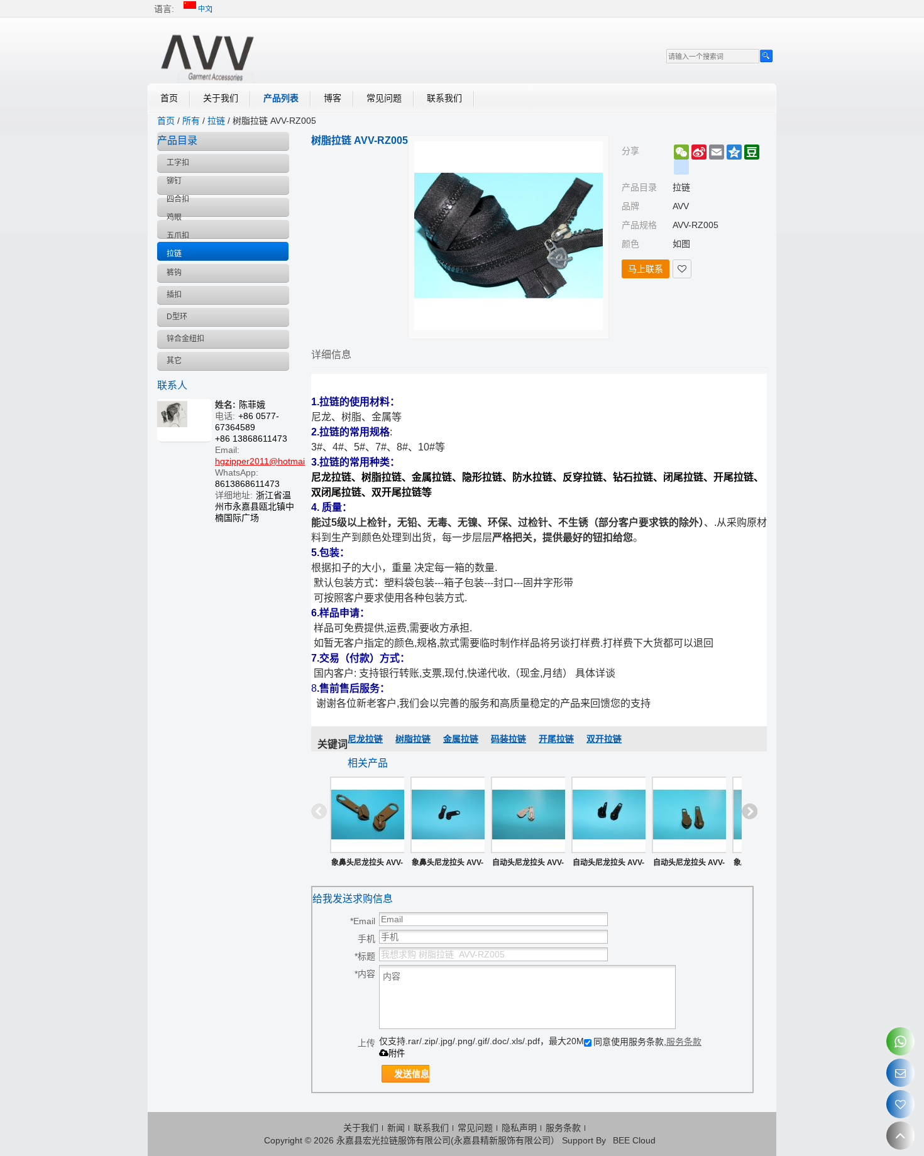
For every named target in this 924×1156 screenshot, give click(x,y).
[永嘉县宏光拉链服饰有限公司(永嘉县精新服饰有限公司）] (207, 55)
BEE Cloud (634, 1140)
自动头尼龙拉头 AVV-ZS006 (608, 865)
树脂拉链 (413, 739)
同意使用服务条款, (647, 1042)
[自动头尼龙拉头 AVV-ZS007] (528, 815)
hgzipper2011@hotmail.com (270, 461)
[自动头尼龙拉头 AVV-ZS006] (608, 815)
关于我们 (220, 98)
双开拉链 (604, 739)
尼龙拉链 (365, 739)
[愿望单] (900, 1104)
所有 (191, 121)
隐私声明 (519, 1128)
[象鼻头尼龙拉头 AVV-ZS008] (447, 815)
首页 (169, 98)
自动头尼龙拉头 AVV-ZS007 (528, 865)
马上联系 (645, 269)
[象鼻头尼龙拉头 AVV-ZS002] (367, 815)
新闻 (396, 1128)
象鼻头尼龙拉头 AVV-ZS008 (447, 865)
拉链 (216, 121)
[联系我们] (900, 1073)
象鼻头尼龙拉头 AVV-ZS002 (367, 865)
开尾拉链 (556, 739)
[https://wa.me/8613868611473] (900, 1041)
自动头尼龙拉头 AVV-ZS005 (689, 865)
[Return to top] (900, 1135)
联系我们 (444, 98)
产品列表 (281, 98)
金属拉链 (460, 739)
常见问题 (384, 98)
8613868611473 (247, 484)
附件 (396, 1053)
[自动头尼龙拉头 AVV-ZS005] (689, 815)
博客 (332, 98)
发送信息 (411, 1074)
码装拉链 (508, 739)
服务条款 (683, 1042)
